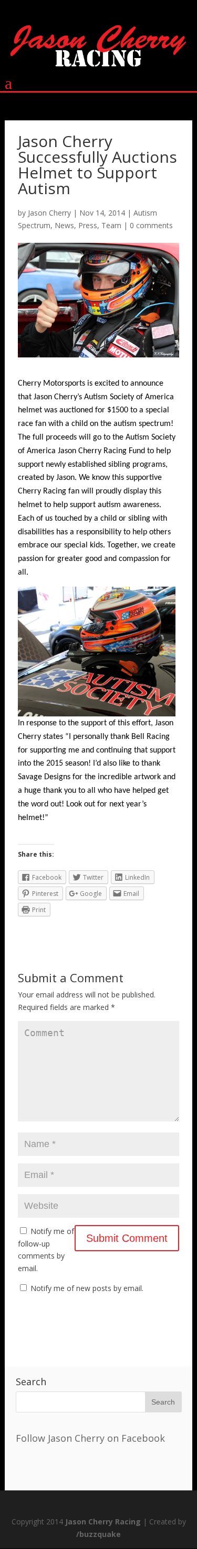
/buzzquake (98, 1534)
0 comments (151, 225)
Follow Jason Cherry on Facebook (90, 1438)
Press (87, 225)
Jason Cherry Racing (103, 1521)
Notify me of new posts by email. (86, 1288)
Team (111, 225)
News (64, 225)
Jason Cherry (49, 213)
